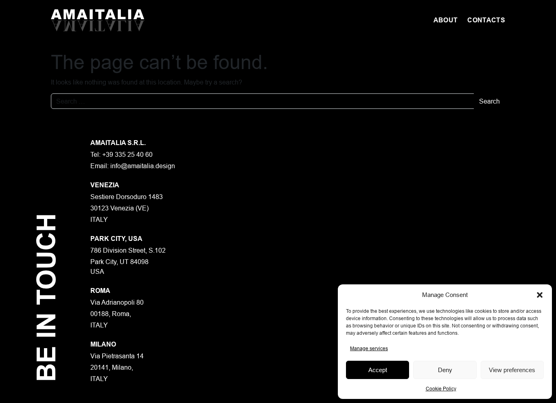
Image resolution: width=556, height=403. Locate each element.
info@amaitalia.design (142, 165)
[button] (540, 295)
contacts (486, 20)
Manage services (369, 348)
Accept (377, 369)
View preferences (512, 369)
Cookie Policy (441, 389)
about (445, 20)
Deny (445, 369)
